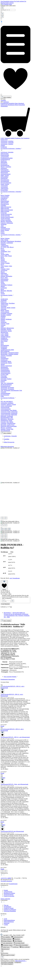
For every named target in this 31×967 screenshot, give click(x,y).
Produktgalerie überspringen (8, 679)
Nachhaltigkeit (7, 906)
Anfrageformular (8, 891)
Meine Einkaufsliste (20, 104)
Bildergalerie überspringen (7, 446)
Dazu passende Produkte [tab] (10, 676)
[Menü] (2, 7)
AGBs (5, 918)
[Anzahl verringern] (3, 601)
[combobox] (8, 10)
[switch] (6, 937)
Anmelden (3, 100)
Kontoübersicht (5, 103)
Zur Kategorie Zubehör (7, 295)
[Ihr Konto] (1, 95)
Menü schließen (7, 97)
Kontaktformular (13, 883)
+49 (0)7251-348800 (6, 878)
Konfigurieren (18, 962)
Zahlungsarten (4, 104)
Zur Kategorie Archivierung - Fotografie (11, 191)
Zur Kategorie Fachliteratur (8, 398)
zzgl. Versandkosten (15, 578)
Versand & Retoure (8, 894)
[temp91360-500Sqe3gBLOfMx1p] (10, 448)
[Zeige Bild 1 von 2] (1, 520)
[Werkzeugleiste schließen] (2, 951)
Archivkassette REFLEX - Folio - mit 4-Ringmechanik (14, 784)
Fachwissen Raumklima (10, 911)
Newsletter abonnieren (6, 881)
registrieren (6, 102)
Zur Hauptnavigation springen (13, 2)
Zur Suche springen (19, 1)
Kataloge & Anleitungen (10, 909)
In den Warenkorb (5, 604)
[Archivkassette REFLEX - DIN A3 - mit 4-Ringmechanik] (15, 730)
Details (2, 726)
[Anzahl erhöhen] (12, 601)
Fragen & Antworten (9, 896)
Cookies (6, 924)
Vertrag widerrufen (5, 898)
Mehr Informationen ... (21, 960)
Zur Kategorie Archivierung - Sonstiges (11, 234)
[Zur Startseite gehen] (6, 4)
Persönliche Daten (13, 103)
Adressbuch (21, 103)
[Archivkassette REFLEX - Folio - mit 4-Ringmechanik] (3, 777)
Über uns (6, 905)
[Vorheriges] (2, 518)
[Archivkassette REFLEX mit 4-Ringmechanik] (3, 824)
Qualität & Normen (9, 908)
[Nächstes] (5, 518)
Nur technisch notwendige (7, 962)
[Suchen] (1, 12)
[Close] (1, 527)
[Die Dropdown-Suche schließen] (2, 14)
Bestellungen (11, 104)
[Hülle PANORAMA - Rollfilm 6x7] (10, 482)
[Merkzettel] (15, 93)
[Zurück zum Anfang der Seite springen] (2, 957)
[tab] (17, 615)
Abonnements (4, 106)
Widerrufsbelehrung (9, 921)
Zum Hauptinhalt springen (7, 1)
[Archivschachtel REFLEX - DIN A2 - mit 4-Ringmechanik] (15, 687)
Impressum (6, 923)
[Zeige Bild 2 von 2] (2, 520)
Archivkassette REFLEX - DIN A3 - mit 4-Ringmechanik (15, 737)
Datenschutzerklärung (9, 920)
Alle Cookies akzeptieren (7, 964)
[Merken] (2, 691)
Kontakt (6, 890)
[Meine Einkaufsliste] (15, 62)
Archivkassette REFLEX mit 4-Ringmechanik (12, 831)
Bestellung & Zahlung (9, 893)
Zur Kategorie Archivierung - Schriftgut (11, 148)
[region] (15, 494)
